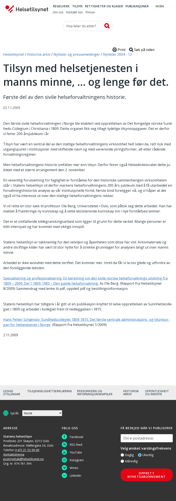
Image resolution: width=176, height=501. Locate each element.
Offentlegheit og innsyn (157, 392)
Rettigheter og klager (104, 6)
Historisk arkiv (131, 392)
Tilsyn (77, 6)
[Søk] (107, 26)
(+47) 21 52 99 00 (27, 450)
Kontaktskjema (13, 454)
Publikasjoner (137, 6)
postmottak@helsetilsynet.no (23, 459)
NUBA (160, 6)
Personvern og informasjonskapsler (94, 392)
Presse (90, 12)
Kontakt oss (74, 12)
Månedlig (131, 461)
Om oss (58, 12)
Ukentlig (147, 455)
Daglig (129, 455)
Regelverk (61, 6)
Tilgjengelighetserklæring (49, 391)
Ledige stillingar (11, 392)
